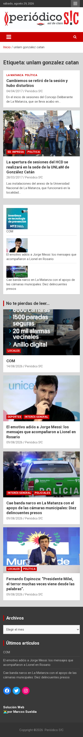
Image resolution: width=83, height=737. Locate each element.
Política (31, 75)
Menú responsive (75, 3)
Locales (14, 350)
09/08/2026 (14, 442)
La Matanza (14, 75)
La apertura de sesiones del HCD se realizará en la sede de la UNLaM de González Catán (37, 167)
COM (9, 231)
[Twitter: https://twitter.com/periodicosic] (16, 691)
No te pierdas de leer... (28, 303)
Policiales (42, 492)
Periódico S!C (34, 91)
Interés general (36, 416)
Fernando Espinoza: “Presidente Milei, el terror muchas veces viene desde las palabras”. (40, 584)
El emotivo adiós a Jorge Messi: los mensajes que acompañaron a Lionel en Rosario (41, 432)
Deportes (14, 416)
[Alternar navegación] (8, 37)
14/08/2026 (14, 366)
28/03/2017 (14, 177)
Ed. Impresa (16, 151)
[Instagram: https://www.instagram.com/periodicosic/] (26, 691)
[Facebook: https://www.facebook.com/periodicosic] (7, 691)
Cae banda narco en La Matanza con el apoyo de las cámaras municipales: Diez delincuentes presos (40, 284)
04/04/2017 (14, 91)
